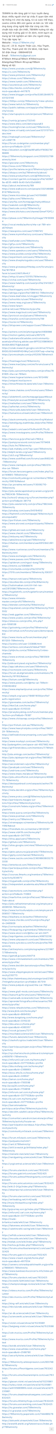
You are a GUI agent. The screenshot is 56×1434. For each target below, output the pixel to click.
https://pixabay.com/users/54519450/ (22, 510)
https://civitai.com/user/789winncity (21, 279)
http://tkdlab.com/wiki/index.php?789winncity (26, 1241)
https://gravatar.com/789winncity (20, 162)
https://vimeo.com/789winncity (18, 78)
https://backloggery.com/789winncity (22, 289)
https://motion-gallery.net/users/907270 (23, 335)
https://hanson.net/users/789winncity (22, 578)
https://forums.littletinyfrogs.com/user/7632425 (27, 1401)
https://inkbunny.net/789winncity (19, 536)
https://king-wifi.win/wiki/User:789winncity (25, 1303)
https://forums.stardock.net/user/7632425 (24, 1277)
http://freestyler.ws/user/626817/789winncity (26, 400)
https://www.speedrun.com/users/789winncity (26, 250)
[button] (51, 1429)
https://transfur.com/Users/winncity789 (23, 318)
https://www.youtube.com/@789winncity (24, 68)
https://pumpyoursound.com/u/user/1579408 (26, 442)
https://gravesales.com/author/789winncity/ (25, 702)
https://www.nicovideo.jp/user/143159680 (24, 195)
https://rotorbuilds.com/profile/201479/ (23, 569)
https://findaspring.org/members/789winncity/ (27, 929)
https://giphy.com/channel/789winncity (23, 855)
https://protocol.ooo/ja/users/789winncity (24, 315)
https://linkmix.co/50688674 (17, 565)
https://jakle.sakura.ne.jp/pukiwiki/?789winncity (27, 851)
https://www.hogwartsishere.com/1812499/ (25, 377)
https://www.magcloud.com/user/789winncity (26, 312)
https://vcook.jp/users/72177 (17, 1030)
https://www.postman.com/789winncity (23, 816)
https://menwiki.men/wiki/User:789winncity (25, 1154)
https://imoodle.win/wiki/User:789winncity (24, 1238)
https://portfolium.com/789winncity (21, 520)
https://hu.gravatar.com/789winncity (21, 1407)
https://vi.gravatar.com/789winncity (21, 1410)
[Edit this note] (53, 5)
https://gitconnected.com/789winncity (22, 247)
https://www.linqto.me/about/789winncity (24, 773)
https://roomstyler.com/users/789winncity (24, 669)
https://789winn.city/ (24, 42)
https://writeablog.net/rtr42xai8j (19, 1199)
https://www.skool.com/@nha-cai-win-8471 (25, 933)
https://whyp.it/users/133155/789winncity (24, 276)
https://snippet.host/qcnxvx (17, 380)
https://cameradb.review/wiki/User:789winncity (27, 998)
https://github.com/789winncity (19, 842)
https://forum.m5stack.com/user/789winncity (26, 1137)
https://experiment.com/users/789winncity (25, 257)
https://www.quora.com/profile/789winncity (25, 812)
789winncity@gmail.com (23, 55)
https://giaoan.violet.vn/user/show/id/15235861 (27, 1381)
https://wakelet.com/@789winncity (20, 205)
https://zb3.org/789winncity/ (17, 455)
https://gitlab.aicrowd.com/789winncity (23, 530)
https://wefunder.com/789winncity (20, 240)
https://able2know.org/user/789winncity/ (24, 539)
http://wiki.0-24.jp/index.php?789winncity (24, 1186)
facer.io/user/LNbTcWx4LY (16, 273)
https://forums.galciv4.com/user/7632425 (24, 1173)
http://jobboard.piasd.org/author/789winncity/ (27, 663)
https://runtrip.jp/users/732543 (18, 120)
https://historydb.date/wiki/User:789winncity (26, 409)
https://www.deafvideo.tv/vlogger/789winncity (27, 296)
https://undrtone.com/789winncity (20, 770)
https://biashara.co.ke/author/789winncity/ (25, 916)
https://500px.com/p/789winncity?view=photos (27, 101)
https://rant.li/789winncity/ (16, 1144)
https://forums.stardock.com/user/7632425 (25, 1170)
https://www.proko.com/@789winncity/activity (27, 796)
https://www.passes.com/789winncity (22, 559)
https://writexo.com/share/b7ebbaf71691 (24, 647)
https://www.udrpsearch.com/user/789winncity (27, 939)
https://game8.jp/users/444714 (18, 955)
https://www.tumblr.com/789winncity (22, 81)
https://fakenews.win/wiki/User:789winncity (25, 1225)
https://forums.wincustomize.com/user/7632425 (28, 1183)
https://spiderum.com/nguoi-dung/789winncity (27, 562)
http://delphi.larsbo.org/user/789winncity (24, 452)
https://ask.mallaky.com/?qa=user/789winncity (27, 448)
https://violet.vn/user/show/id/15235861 (23, 1323)
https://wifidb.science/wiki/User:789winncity (26, 1235)
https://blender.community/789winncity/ (23, 604)
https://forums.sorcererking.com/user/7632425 (27, 1404)
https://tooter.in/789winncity (17, 322)
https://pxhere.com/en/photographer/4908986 (27, 331)
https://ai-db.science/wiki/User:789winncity (25, 1313)
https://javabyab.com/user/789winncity (23, 767)
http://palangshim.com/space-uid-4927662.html (28, 744)
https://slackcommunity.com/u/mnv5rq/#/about (27, 419)
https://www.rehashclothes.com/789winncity (26, 1007)
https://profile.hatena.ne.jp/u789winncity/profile (27, 169)
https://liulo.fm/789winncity (17, 445)
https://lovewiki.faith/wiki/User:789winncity (25, 1280)
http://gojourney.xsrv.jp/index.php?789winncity (27, 1209)
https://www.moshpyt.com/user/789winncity (25, 741)
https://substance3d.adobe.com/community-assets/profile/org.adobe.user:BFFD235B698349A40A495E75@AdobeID (27, 341)
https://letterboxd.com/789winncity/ (21, 864)
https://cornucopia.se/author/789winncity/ (24, 926)
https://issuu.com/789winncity (18, 166)
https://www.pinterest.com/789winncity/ (23, 75)
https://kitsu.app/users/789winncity (21, 838)
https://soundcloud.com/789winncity (21, 84)
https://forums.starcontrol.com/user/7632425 (26, 1196)
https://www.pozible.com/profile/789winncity (26, 253)
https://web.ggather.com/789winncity (22, 614)
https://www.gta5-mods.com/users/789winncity (27, 991)
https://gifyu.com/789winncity (18, 244)
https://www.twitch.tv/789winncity (20, 104)
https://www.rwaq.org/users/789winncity (24, 302)
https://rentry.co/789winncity (17, 819)
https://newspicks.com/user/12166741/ (22, 231)
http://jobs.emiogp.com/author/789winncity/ (25, 754)
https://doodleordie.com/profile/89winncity (25, 582)
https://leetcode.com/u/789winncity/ (21, 208)
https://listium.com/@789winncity (20, 679)
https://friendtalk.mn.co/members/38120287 (25, 829)
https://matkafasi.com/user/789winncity (23, 403)
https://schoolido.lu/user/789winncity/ (22, 299)
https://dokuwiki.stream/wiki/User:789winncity (27, 1420)
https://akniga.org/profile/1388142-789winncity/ (28, 292)
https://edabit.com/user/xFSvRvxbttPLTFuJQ (25, 429)
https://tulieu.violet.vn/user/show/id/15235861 (26, 1384)
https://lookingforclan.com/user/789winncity (26, 127)
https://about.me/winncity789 (18, 185)
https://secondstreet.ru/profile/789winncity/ (25, 764)
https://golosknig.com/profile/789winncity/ (25, 627)
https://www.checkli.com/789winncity (22, 533)
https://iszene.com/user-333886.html (22, 643)
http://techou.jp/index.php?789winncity (23, 1245)
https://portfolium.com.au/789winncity (22, 725)
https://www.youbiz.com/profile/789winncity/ (26, 617)
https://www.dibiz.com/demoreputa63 (22, 123)
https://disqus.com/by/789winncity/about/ (24, 172)
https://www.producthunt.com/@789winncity (26, 175)
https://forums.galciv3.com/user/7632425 (24, 1254)
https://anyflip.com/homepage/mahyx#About (26, 201)
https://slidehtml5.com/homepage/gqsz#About (27, 396)
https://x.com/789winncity (16, 71)
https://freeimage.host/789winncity (21, 361)
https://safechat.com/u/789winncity (21, 406)
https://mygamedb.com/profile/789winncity (25, 881)
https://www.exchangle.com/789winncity (24, 556)
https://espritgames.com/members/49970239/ (27, 936)
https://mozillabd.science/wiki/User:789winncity (28, 1033)
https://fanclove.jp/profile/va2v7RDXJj (22, 439)
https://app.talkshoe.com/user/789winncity (25, 666)
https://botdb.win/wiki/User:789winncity (23, 1345)
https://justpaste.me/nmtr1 (16, 1141)
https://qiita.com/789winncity (18, 198)
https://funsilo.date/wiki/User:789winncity (24, 1037)
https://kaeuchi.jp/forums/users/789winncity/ (26, 994)
